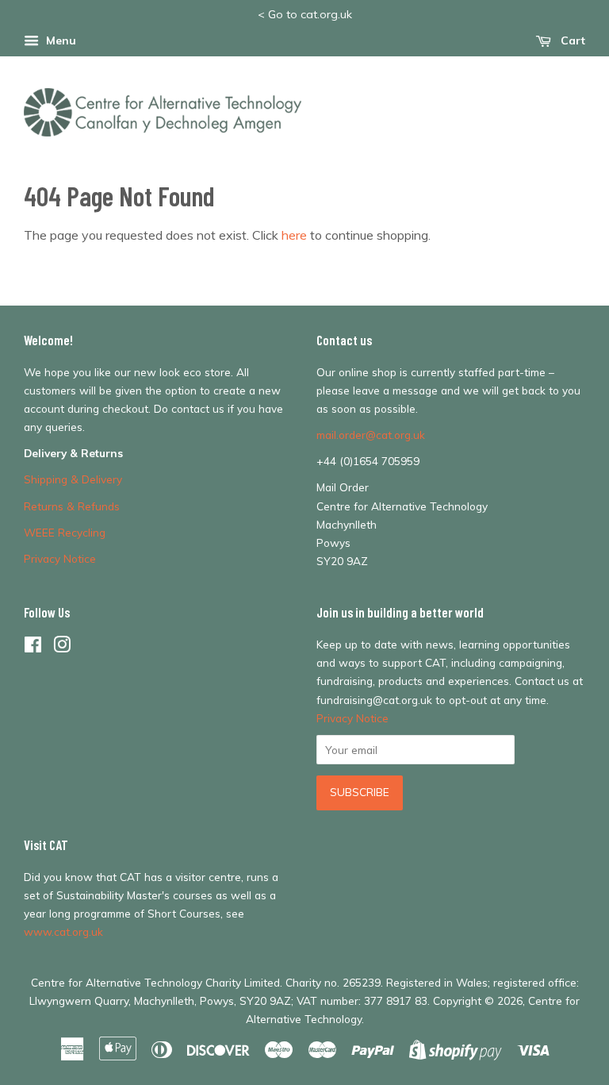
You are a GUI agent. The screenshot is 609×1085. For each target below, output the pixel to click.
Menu (59, 40)
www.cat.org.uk (63, 931)
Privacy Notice (60, 558)
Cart (571, 40)
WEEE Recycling (64, 532)
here (294, 235)
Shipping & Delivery (73, 479)
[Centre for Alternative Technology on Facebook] (33, 647)
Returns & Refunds (72, 506)
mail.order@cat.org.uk (370, 434)
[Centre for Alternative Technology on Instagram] (62, 647)
